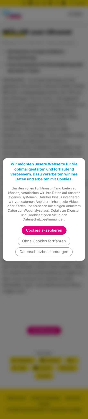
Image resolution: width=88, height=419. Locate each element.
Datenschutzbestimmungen (44, 252)
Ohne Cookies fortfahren (44, 241)
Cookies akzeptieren (44, 230)
